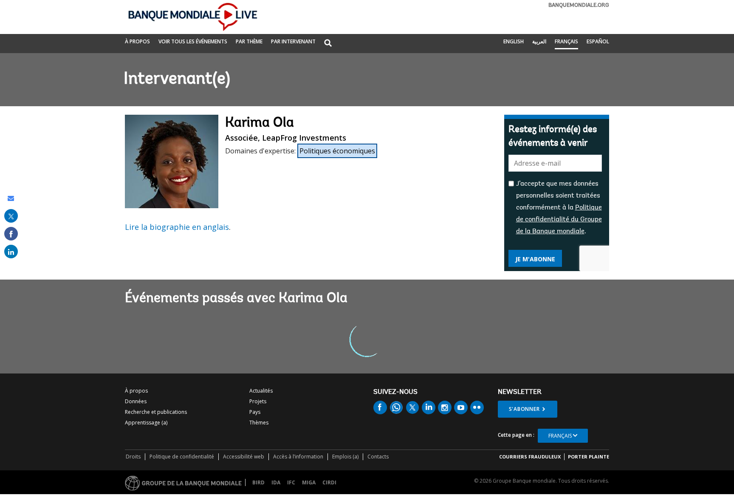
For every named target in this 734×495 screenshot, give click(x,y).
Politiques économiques (337, 151)
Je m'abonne (535, 259)
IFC (291, 482)
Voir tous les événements (192, 41)
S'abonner (524, 409)
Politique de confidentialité (182, 456)
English (513, 41)
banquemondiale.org (578, 5)
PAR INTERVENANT (293, 41)
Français (566, 41)
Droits (133, 456)
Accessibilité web (243, 456)
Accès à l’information (298, 456)
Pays (254, 412)
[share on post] (11, 216)
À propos (137, 41)
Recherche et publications (156, 412)
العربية (539, 41)
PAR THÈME (249, 41)
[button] (328, 43)
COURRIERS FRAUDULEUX (530, 456)
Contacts (378, 456)
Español (598, 41)
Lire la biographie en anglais (177, 227)
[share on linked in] (11, 251)
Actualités (261, 390)
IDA (275, 482)
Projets (257, 401)
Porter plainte (588, 456)
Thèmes (258, 422)
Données (136, 401)
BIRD (258, 482)
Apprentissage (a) (146, 422)
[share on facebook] (11, 233)
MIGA (309, 482)
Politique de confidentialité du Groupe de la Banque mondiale (559, 219)
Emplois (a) (345, 456)
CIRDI (329, 482)
